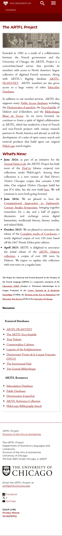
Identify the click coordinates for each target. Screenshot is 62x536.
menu (53, 3)
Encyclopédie (48, 107)
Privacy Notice (10, 512)
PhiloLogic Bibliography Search (24, 406)
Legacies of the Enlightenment (23, 349)
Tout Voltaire (13, 339)
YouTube (11, 501)
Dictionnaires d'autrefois (21, 107)
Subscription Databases (19, 386)
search (42, 3)
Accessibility (9, 516)
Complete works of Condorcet (38, 234)
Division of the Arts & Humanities (21, 434)
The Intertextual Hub (18, 363)
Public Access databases (34, 103)
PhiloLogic (8, 146)
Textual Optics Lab (15, 164)
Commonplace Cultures (20, 344)
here (46, 189)
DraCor (26, 168)
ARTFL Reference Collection (23, 401)
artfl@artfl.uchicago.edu (16, 485)
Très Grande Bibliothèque (21, 369)
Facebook (11, 494)
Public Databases (16, 391)
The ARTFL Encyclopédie (21, 334)
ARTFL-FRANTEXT (19, 329)
